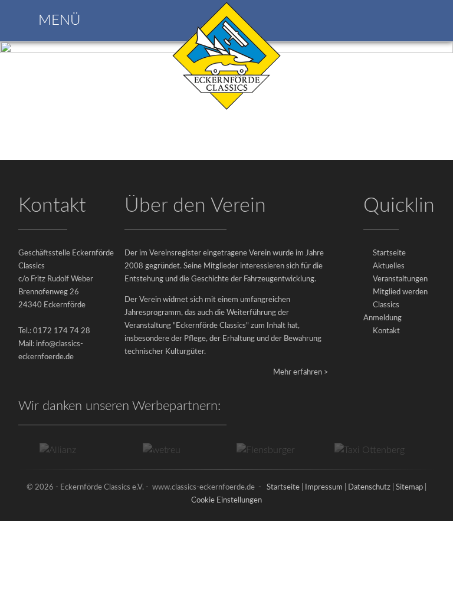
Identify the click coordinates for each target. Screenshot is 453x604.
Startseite (389, 253)
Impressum (324, 487)
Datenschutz (369, 487)
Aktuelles (389, 266)
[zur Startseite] (226, 108)
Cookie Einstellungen (226, 500)
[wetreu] (156, 450)
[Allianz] (52, 450)
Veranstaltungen (400, 279)
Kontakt (386, 331)
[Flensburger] (260, 450)
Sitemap (409, 487)
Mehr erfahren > (301, 372)
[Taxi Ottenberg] (364, 450)
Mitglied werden (400, 292)
